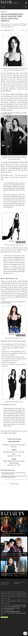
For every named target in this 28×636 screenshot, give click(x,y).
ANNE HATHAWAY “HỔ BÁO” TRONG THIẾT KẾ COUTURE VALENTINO (13, 113)
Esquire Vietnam (17, 583)
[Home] (25, 633)
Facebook (13, 3)
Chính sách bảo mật (4, 584)
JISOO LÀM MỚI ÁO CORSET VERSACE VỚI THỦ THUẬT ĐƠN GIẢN (13, 302)
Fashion (4, 12)
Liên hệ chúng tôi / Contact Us (19, 582)
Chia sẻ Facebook (26, 30)
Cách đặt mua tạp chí (4, 583)
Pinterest (26, 32)
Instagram (15, 3)
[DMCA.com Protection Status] (4, 617)
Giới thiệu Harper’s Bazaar (5, 582)
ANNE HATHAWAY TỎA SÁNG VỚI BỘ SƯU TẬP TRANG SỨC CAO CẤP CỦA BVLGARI (14, 473)
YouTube (17, 3)
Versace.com (22, 431)
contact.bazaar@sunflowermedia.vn (12, 611)
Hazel (5, 30)
